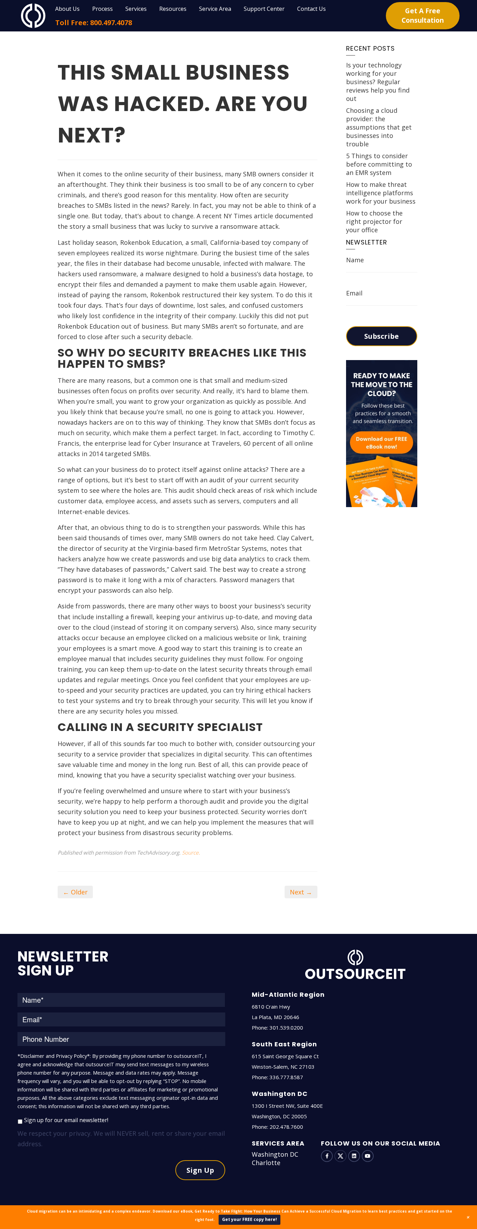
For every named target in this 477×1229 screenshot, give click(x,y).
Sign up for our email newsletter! (66, 1120)
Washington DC (275, 1154)
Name (355, 260)
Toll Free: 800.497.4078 (93, 22)
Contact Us (311, 9)
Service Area (215, 9)
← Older (75, 892)
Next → (301, 892)
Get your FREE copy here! (249, 1219)
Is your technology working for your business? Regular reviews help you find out (378, 82)
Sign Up (200, 1170)
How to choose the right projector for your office (374, 221)
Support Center (264, 9)
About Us (67, 9)
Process (102, 9)
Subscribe (381, 336)
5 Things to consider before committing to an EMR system (379, 164)
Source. (191, 852)
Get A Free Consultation (423, 15)
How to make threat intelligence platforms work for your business (381, 192)
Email (354, 293)
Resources (172, 9)
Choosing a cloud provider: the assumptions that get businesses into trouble (379, 127)
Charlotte (266, 1162)
